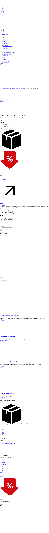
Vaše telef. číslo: (2, 502)
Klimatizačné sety (5, 42)
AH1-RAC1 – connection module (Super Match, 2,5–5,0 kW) (9, 315)
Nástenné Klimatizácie (5, 43)
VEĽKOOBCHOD (4, 60)
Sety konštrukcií (3, 58)
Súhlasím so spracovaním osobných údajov (5, 503)
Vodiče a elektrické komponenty (5, 61)
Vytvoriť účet (1, 476)
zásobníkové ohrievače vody (5, 62)
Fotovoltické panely (4, 40)
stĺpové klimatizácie (5, 45)
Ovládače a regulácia (5, 55)
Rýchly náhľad (2, 281)
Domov (1, 88)
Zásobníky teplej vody (5, 49)
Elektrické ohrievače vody (5, 39)
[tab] (25, 204)
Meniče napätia (3, 50)
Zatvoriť (1, 472)
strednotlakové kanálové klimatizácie (7, 46)
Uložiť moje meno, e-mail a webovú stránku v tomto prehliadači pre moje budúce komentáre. (12, 230)
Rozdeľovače (4, 57)
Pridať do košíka (2, 122)
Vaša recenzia (2, 226)
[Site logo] (4, 4)
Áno (1, 504)
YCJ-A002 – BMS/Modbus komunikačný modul (7, 393)
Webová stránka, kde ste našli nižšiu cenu (5, 501)
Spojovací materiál (4, 59)
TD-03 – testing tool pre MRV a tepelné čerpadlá (7, 336)
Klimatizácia (3, 41)
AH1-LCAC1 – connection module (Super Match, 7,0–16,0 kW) (10, 276)
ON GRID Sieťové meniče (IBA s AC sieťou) (8, 52)
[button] (2, 320)
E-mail (1, 229)
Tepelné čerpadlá (5, 47)
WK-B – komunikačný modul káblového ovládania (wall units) (7, 100)
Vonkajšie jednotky (5, 48)
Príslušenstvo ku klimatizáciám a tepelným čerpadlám (8, 88)
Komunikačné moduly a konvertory (7, 54)
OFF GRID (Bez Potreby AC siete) (7, 51)
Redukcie (4, 56)
